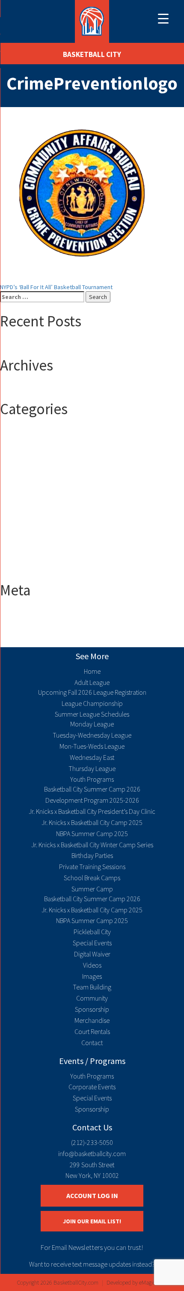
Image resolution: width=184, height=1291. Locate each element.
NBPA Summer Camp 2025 (92, 833)
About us (28, 492)
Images (92, 976)
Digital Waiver (92, 954)
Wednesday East (92, 757)
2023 (23, 475)
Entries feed (33, 621)
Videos (92, 965)
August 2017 (32, 388)
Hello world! (32, 344)
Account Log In (92, 1195)
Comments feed (38, 630)
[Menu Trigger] (163, 18)
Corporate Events (92, 1086)
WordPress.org (36, 639)
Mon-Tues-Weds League (92, 746)
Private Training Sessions (92, 866)
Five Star (28, 526)
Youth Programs (92, 779)
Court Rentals (92, 1031)
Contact (92, 1042)
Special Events (92, 942)
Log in (24, 613)
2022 (23, 466)
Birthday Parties (92, 855)
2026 (23, 483)
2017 (23, 441)
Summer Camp (35, 552)
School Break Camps (92, 877)
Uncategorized (36, 561)
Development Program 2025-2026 (92, 800)
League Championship (92, 703)
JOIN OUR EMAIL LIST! (92, 1221)
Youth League (34, 569)
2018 (23, 449)
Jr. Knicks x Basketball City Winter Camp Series (92, 844)
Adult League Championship (52, 509)
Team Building (92, 987)
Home (92, 671)
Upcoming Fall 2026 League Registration (92, 692)
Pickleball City (92, 931)
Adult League (33, 501)
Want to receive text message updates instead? (92, 1264)
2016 (23, 432)
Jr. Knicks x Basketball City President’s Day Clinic (92, 811)
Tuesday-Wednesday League (92, 735)
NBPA (23, 543)
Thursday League (92, 768)
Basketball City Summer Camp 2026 (92, 789)
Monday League (92, 724)
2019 (23, 458)
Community (92, 998)
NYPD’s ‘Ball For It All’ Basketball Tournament (56, 287)
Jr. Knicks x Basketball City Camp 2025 (92, 822)
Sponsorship (92, 1009)
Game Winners (35, 535)
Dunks (25, 518)
